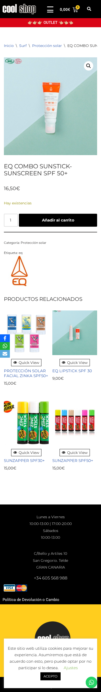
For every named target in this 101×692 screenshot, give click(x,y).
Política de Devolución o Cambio (31, 599)
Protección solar (47, 45)
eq (21, 253)
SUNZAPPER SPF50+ (72, 460)
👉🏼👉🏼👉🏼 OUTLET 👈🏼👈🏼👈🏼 (50, 22)
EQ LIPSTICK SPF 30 (72, 370)
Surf (23, 45)
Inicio (9, 45)
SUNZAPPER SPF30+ (24, 460)
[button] (89, 9)
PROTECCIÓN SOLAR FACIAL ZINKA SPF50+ (26, 373)
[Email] (5, 354)
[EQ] (19, 271)
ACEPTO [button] (50, 676)
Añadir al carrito (58, 220)
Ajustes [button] (71, 667)
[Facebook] (5, 338)
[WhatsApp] (5, 346)
